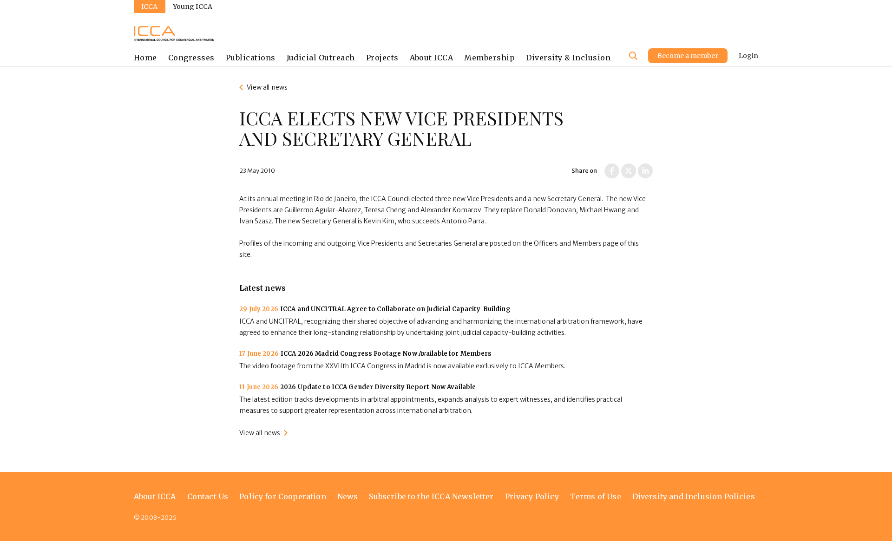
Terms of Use (595, 496)
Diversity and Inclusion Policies (693, 496)
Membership (489, 57)
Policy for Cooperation (282, 496)
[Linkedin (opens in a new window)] (645, 170)
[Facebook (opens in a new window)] (611, 170)
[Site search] (633, 55)
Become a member (687, 56)
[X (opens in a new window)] (628, 170)
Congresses (191, 57)
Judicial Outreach (321, 57)
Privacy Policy (532, 496)
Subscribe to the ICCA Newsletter (431, 496)
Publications (250, 57)
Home (145, 57)
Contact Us (208, 496)
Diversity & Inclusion (568, 57)
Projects (382, 57)
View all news (267, 87)
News (347, 496)
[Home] (174, 33)
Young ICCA (192, 6)
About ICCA (431, 57)
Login (748, 56)
